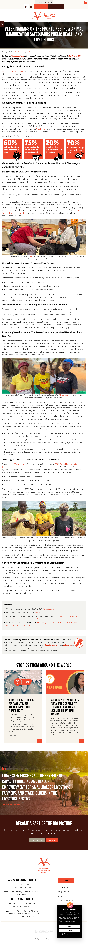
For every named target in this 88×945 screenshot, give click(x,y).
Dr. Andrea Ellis (75, 56)
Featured (23, 52)
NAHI (30, 256)
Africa (16, 52)
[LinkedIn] (48, 2)
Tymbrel (48, 940)
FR (31, 7)
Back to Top (50, 927)
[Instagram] (42, 2)
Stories (31, 52)
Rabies (37, 612)
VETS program (64, 395)
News (27, 52)
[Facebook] (36, 2)
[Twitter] (39, 2)
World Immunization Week (13, 71)
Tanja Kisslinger (17, 56)
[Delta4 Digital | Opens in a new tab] (44, 931)
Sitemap (43, 927)
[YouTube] (45, 2)
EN (26, 7)
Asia (19, 52)
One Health (41, 129)
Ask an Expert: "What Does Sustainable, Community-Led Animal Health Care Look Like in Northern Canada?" (64, 707)
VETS (18, 538)
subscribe (67, 645)
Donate (41, 7)
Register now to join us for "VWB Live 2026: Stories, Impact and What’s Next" (21, 705)
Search (36, 927)
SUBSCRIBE (66, 881)
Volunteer (56, 7)
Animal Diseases (48, 609)
